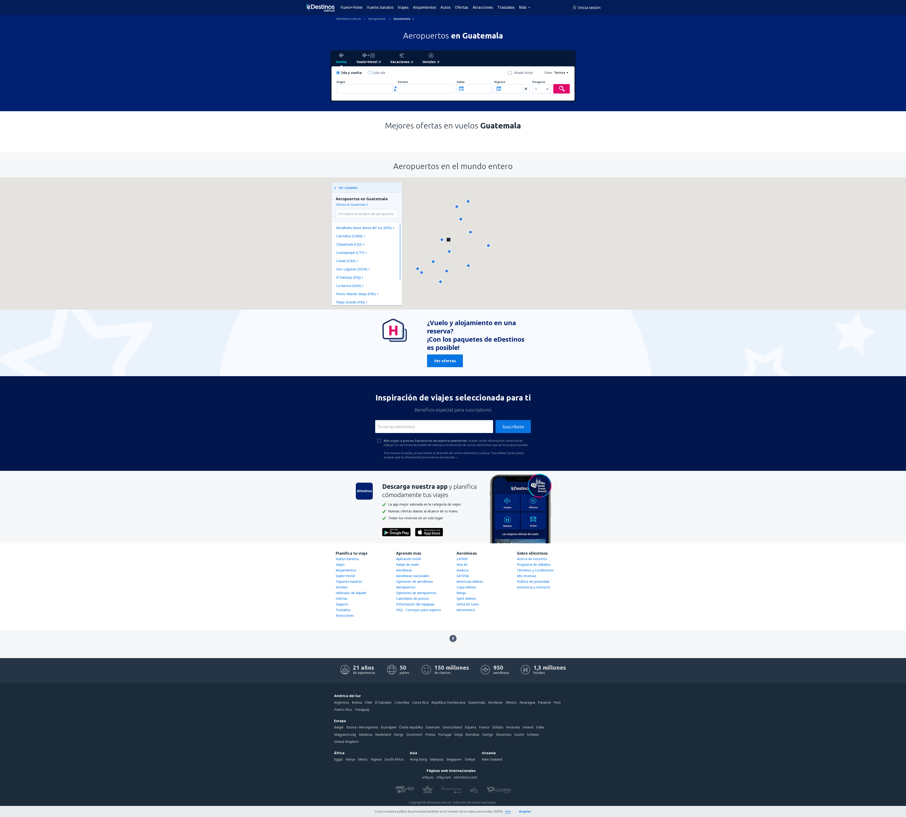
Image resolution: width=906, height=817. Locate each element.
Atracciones (483, 7)
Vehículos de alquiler (351, 593)
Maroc (363, 759)
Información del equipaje (415, 604)
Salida (461, 82)
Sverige (487, 734)
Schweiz (533, 734)
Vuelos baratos (380, 7)
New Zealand (492, 759)
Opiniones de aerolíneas (414, 581)
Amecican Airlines (470, 581)
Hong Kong (418, 759)
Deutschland (452, 727)
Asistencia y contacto (533, 587)
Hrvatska (513, 727)
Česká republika (411, 727)
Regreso (499, 82)
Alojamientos (424, 7)
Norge (398, 734)
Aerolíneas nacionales (412, 576)
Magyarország (345, 734)
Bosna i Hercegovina (362, 727)
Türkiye (469, 759)
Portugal (444, 734)
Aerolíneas (404, 570)
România (472, 734)
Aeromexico (466, 610)
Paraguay (362, 709)
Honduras (495, 702)
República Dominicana (448, 702)
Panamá (544, 702)
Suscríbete (513, 427)
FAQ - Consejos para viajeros (418, 610)
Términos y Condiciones (535, 570)
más (508, 811)
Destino (403, 82)
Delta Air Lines (468, 604)
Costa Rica (420, 702)
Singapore (453, 759)
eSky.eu (428, 777)
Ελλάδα (497, 727)
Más (523, 7)
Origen (340, 82)
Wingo (461, 593)
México (511, 702)
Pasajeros (538, 82)
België (339, 727)
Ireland (528, 727)
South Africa (393, 759)
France (484, 727)
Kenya (350, 759)
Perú (557, 702)
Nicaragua (527, 702)
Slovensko (504, 734)
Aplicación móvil (408, 559)
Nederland (383, 734)
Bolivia (357, 702)
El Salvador (383, 702)
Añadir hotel (523, 72)
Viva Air (462, 564)
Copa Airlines (466, 587)
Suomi (519, 734)
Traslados (506, 7)
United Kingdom (346, 741)
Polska (430, 734)
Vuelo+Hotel (351, 7)
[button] (422, 272)
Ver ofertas (445, 360)
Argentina (341, 702)
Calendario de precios (412, 598)
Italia (540, 727)
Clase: (548, 73)
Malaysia (436, 759)
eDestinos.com (465, 777)
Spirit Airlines (466, 598)
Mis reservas (526, 576)
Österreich (414, 734)
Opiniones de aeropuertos (416, 593)
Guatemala (476, 702)
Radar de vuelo (407, 564)
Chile (368, 702)
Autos (445, 7)
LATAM (462, 559)
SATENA (463, 576)
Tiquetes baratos (349, 581)
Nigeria (376, 759)
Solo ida (379, 72)
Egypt (338, 759)
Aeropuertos (405, 587)
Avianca (462, 570)
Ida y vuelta (351, 72)
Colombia (401, 702)
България (388, 727)
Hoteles (342, 587)
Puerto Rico (343, 709)
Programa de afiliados (534, 564)
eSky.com (443, 777)
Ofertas (461, 7)
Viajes (403, 7)
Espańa (470, 727)
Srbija (458, 734)
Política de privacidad (533, 581)
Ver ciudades (348, 187)
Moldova (365, 734)
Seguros (342, 604)
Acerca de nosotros (532, 559)
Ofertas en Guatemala (350, 205)
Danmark (433, 727)
